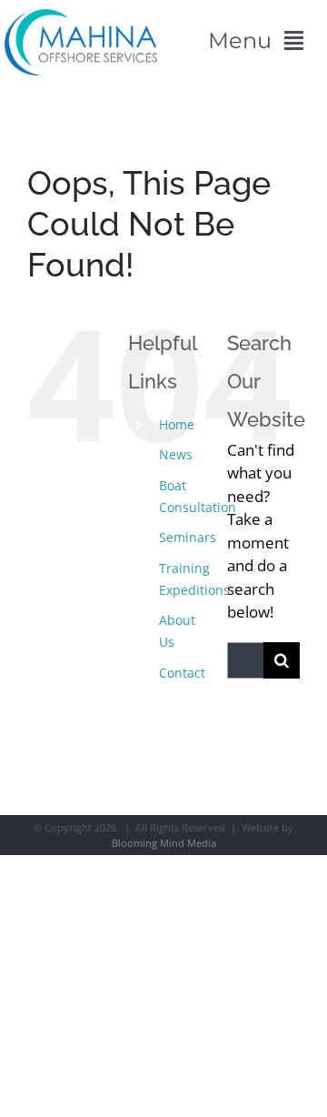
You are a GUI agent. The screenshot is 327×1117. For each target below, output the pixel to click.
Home (176, 424)
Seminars (187, 537)
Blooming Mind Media (164, 843)
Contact (182, 672)
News (176, 454)
